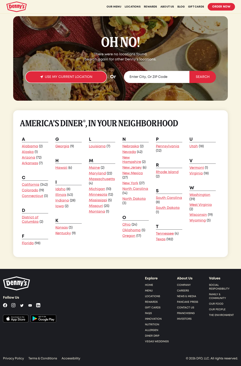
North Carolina (135, 188)
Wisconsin (198, 214)
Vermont (196, 167)
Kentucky (63, 233)
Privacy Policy (13, 358)
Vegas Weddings (157, 341)
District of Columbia (30, 219)
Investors (184, 319)
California (30, 184)
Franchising (186, 313)
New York (130, 183)
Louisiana (97, 146)
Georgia (62, 146)
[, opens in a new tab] (15, 318)
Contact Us (185, 307)
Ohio (126, 224)
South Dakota (168, 207)
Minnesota (98, 194)
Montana (97, 211)
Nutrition (152, 324)
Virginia (196, 173)
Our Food (216, 304)
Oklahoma (131, 230)
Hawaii (61, 167)
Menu (149, 290)
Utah (193, 146)
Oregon (128, 236)
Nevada (129, 152)
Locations (152, 296)
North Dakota (134, 198)
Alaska (28, 152)
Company (184, 285)
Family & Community (217, 296)
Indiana (62, 200)
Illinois (60, 195)
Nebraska (130, 146)
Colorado (30, 190)
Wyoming (197, 220)
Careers (183, 290)
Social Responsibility (219, 287)
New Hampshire (131, 159)
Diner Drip (152, 336)
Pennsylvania (167, 146)
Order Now (221, 7)
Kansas (61, 227)
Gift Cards (152, 307)
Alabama (30, 146)
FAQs (148, 313)
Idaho (60, 189)
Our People (217, 309)
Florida (28, 243)
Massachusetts (102, 179)
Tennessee (165, 233)
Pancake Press (187, 302)
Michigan (97, 189)
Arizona (28, 157)
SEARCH (203, 77)
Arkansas (30, 163)
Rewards (151, 302)
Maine (94, 167)
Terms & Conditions (42, 358)
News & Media (186, 296)
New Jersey (132, 167)
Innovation (153, 319)
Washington (199, 195)
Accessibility (71, 358)
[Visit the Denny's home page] (17, 283)
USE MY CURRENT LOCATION (68, 77)
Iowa (59, 206)
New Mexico (132, 173)
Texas (160, 239)
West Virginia (200, 204)
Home (149, 285)
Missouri (96, 206)
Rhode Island (167, 172)
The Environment (221, 315)
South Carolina (169, 198)
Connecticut (32, 196)
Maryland (97, 173)
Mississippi (98, 200)
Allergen (151, 330)
